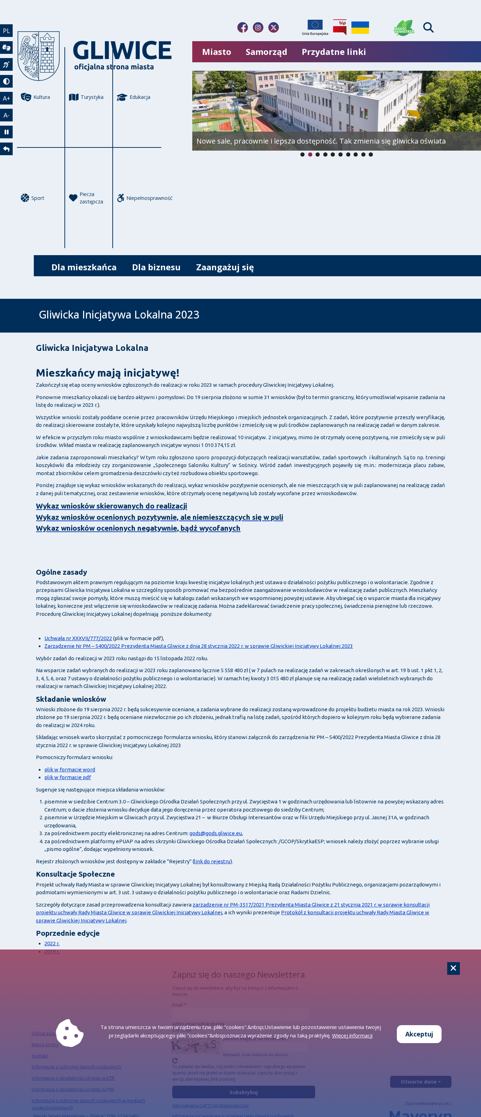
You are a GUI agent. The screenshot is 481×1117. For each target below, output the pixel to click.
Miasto (216, 51)
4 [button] (333, 154)
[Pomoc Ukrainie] (360, 27)
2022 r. (52, 943)
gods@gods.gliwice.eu (215, 833)
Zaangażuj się (225, 267)
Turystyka (92, 97)
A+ (6, 98)
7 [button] (356, 154)
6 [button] (348, 154)
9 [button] (371, 154)
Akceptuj (419, 1034)
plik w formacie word (69, 769)
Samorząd (266, 51)
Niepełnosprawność (143, 198)
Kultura (41, 97)
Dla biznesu (156, 267)
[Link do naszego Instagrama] (258, 27)
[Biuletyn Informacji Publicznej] (339, 27)
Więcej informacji (352, 1035)
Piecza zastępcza (91, 198)
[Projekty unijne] (315, 27)
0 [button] (302, 154)
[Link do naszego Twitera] (273, 27)
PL (6, 30)
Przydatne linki (334, 51)
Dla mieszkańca (84, 267)
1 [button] (310, 154)
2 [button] (318, 154)
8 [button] (363, 154)
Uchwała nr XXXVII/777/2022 (78, 638)
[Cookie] (453, 968)
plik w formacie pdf (67, 777)
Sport (37, 198)
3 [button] (325, 154)
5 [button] (340, 154)
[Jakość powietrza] (404, 27)
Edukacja (140, 97)
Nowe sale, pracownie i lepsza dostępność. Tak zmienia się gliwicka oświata (321, 141)
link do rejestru (212, 861)
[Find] (428, 27)
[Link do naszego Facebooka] (242, 27)
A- (7, 115)
